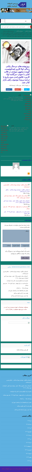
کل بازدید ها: (24, 350)
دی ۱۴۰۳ (29, 460)
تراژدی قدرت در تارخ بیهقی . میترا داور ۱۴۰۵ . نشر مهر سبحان (17, 395)
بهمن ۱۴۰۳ (28, 457)
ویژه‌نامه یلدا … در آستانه (22, 288)
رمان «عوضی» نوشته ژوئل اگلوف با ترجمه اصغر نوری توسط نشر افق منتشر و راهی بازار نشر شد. (19, 129)
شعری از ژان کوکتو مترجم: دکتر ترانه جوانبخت (17, 280)
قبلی (19, 95)
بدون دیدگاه (18, 85)
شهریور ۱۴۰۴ (28, 431)
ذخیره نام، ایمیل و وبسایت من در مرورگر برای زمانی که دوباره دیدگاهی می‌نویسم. (17, 252)
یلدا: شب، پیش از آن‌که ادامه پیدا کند (19, 295)
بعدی (12, 125)
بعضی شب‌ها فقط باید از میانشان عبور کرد (18, 290)
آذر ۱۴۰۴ (29, 428)
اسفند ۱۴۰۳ (28, 453)
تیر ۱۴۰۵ (29, 420)
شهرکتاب (23, 357)
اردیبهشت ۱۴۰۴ (27, 446)
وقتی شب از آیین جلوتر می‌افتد (21, 293)
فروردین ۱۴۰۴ (28, 449)
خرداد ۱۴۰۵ (28, 424)
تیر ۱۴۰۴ (29, 439)
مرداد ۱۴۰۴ (28, 435)
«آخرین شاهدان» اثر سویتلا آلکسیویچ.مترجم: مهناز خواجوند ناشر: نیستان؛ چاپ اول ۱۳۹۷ (13, 98)
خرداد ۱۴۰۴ (28, 442)
